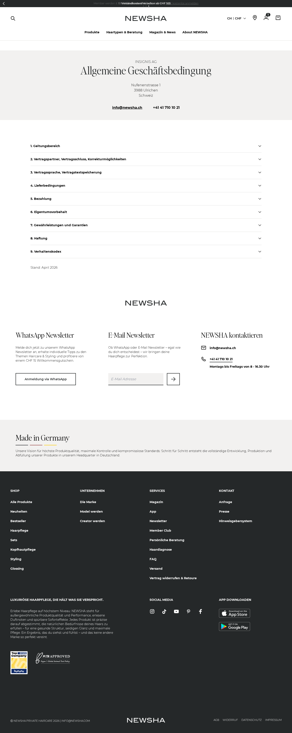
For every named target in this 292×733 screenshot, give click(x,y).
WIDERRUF (230, 720)
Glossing (17, 569)
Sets (13, 540)
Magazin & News (162, 32)
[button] (4, 3)
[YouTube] (176, 612)
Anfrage (225, 502)
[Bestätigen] (173, 379)
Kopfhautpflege (23, 550)
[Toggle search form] (13, 18)
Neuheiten (18, 511)
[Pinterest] (188, 612)
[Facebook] (200, 612)
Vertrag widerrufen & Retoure (173, 578)
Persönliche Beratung (167, 540)
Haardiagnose (161, 550)
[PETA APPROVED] (52, 658)
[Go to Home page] (146, 23)
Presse (224, 511)
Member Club (160, 531)
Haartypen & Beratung (124, 32)
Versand (156, 569)
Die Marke (88, 502)
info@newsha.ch (127, 108)
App (153, 511)
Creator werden (92, 521)
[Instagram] (152, 612)
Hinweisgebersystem (235, 521)
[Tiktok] (164, 612)
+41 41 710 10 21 (166, 108)
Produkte (92, 32)
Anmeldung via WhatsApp (46, 379)
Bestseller (18, 521)
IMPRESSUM (273, 720)
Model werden (91, 511)
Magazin (156, 502)
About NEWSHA (195, 32)
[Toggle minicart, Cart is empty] (278, 18)
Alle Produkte (21, 502)
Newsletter (158, 521)
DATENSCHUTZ (251, 720)
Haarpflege (19, 531)
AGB (216, 720)
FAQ (153, 559)
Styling (15, 559)
